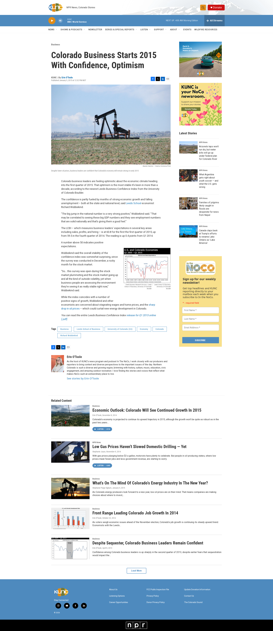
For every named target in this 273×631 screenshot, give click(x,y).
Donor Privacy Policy (156, 602)
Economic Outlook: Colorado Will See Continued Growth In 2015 (146, 410)
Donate (217, 7)
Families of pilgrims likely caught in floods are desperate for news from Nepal (209, 208)
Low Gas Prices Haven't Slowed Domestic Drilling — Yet (139, 446)
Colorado (160, 329)
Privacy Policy (153, 596)
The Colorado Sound (193, 602)
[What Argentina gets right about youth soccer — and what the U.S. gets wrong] (188, 175)
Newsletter (95, 29)
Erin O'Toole (67, 77)
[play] (52, 20)
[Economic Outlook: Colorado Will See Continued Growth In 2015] (70, 415)
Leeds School (133, 203)
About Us (113, 589)
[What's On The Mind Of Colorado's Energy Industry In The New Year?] (70, 488)
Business (55, 44)
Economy (144, 329)
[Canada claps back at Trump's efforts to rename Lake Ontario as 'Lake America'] (188, 231)
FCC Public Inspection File (158, 589)
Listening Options (117, 596)
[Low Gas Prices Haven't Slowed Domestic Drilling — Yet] (70, 452)
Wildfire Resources (205, 29)
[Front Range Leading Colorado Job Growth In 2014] (70, 518)
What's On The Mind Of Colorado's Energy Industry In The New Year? (150, 482)
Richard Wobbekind (69, 335)
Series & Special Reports (119, 29)
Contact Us (189, 596)
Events (187, 29)
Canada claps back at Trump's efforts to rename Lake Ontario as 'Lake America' (208, 236)
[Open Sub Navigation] (56, 29)
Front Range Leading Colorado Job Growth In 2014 (135, 512)
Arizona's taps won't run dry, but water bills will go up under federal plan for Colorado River (209, 152)
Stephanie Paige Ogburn (101, 488)
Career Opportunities (118, 602)
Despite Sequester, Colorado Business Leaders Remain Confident (147, 542)
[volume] (60, 20)
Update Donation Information (197, 589)
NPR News (203, 142)
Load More (136, 570)
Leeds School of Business (88, 329)
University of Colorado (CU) (120, 329)
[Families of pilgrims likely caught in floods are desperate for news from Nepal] (188, 203)
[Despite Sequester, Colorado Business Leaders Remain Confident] (70, 548)
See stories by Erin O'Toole (83, 378)
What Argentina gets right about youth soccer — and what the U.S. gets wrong (208, 180)
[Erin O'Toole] (57, 363)
